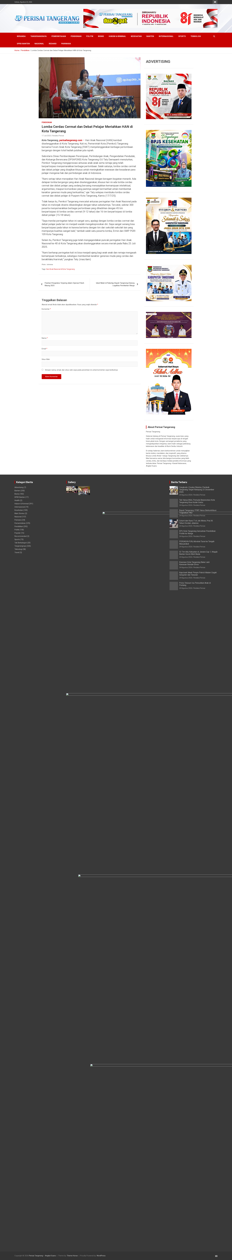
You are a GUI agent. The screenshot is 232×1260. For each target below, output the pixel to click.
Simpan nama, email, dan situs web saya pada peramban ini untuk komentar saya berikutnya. (81, 370)
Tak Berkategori (20, 543)
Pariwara (66, 44)
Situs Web (46, 359)
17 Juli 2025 (46, 136)
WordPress (101, 1256)
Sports (182, 36)
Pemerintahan (58, 36)
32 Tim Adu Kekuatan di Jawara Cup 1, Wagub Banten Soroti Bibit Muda (198, 553)
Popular (17, 533)
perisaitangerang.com (70, 140)
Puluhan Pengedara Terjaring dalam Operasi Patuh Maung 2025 (64, 284)
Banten (150, 36)
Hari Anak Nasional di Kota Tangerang (60, 269)
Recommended (20, 536)
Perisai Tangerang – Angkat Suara (42, 1256)
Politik (89, 36)
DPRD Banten (23, 44)
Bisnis (101, 36)
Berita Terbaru (179, 482)
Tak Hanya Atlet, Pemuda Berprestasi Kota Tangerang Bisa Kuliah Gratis (197, 501)
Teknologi (196, 36)
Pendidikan (76, 36)
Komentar (46, 309)
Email (44, 349)
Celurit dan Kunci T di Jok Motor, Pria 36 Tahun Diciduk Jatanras (196, 522)
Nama (45, 338)
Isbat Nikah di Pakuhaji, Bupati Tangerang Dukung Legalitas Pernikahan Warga (115, 284)
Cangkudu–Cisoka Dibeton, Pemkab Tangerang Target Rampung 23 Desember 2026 (196, 489)
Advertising (18, 487)
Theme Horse (72, 1256)
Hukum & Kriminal (117, 36)
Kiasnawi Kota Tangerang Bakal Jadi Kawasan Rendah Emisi (194, 563)
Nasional (39, 44)
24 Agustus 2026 (185, 495)
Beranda (21, 36)
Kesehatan (136, 36)
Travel (16, 552)
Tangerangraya (38, 36)
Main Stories (19, 513)
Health (17, 500)
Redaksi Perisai (58, 136)
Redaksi (52, 44)
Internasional (166, 36)
